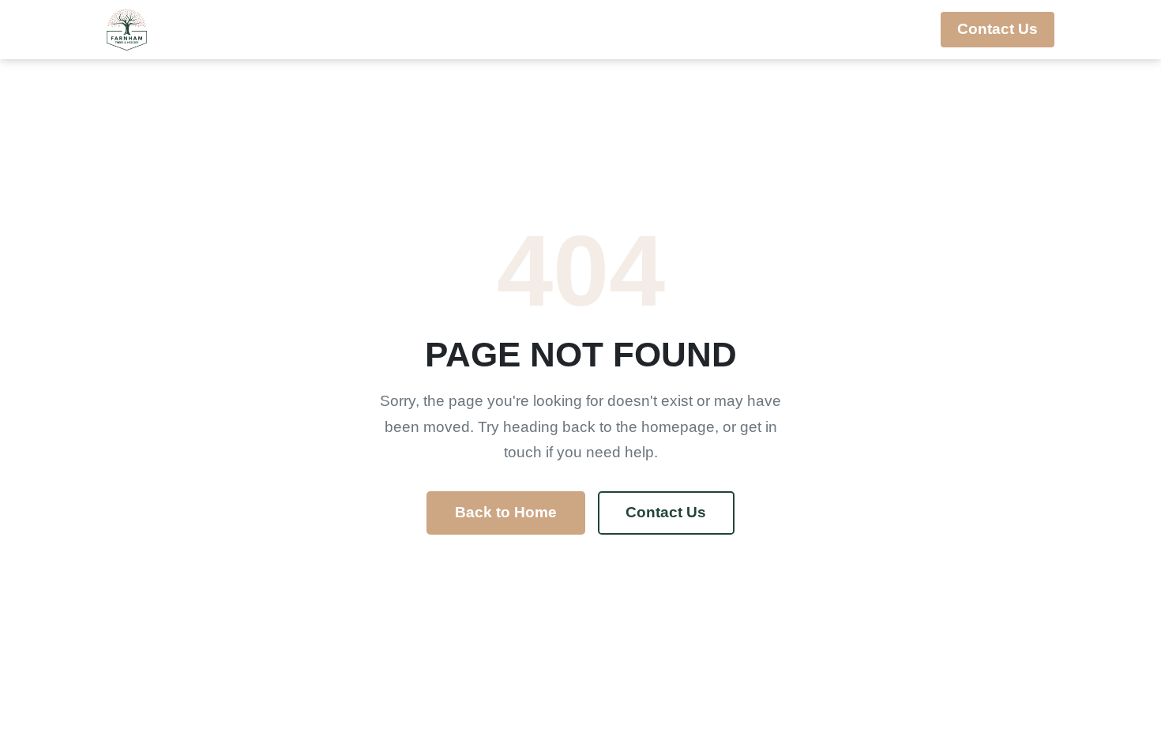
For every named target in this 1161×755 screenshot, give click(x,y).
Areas (699, 29)
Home (514, 29)
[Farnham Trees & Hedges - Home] (127, 30)
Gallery (791, 29)
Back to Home (506, 512)
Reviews (881, 29)
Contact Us (997, 29)
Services (600, 29)
